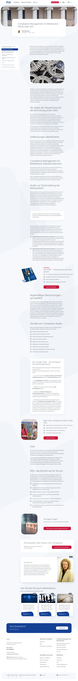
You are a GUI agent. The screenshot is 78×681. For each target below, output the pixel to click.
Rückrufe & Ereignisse (61, 647)
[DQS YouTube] (20, 677)
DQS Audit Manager (44, 660)
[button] (64, 2)
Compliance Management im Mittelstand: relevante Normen (8, 52)
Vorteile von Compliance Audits (8, 60)
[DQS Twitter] (8, 677)
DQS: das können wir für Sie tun (8, 64)
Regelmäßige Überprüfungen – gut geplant (9, 58)
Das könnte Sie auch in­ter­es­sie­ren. (9, 67)
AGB (57, 662)
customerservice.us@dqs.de (12, 654)
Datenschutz (59, 660)
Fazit (3, 62)
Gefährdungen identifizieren (7, 49)
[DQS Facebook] (12, 677)
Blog (41, 644)
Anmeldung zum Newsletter (46, 646)
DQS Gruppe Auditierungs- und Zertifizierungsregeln (63, 644)
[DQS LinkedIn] (16, 677)
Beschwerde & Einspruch (62, 649)
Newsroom (42, 641)
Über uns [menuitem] (35, 2)
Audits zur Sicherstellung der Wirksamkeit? (7, 55)
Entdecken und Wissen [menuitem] (26, 2)
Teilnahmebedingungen (62, 664)
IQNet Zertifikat (43, 662)
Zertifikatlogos (43, 664)
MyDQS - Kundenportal (45, 657)
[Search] (60, 2)
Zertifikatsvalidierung (44, 666)
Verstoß (58, 651)
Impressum (59, 657)
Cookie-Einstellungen (61, 666)
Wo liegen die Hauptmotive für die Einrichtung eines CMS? (8, 47)
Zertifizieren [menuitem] (16, 2)
